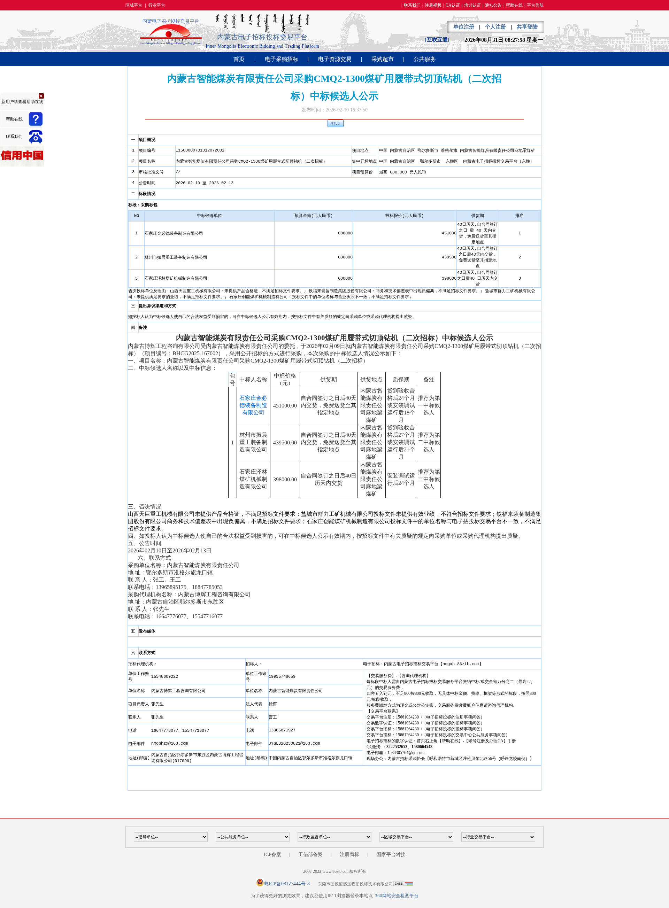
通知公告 (493, 5)
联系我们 (412, 5)
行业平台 (156, 5)
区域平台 (133, 5)
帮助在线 (514, 5)
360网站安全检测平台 (396, 895)
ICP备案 (272, 854)
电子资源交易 (335, 59)
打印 (335, 123)
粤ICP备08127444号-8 (287, 883)
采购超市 (382, 59)
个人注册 (495, 27)
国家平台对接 (391, 854)
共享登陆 (527, 27)
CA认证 (453, 5)
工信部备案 (310, 854)
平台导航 (535, 5)
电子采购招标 (281, 59)
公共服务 (425, 59)
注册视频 (433, 5)
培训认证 (472, 5)
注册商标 (349, 854)
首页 (239, 59)
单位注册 (463, 27)
